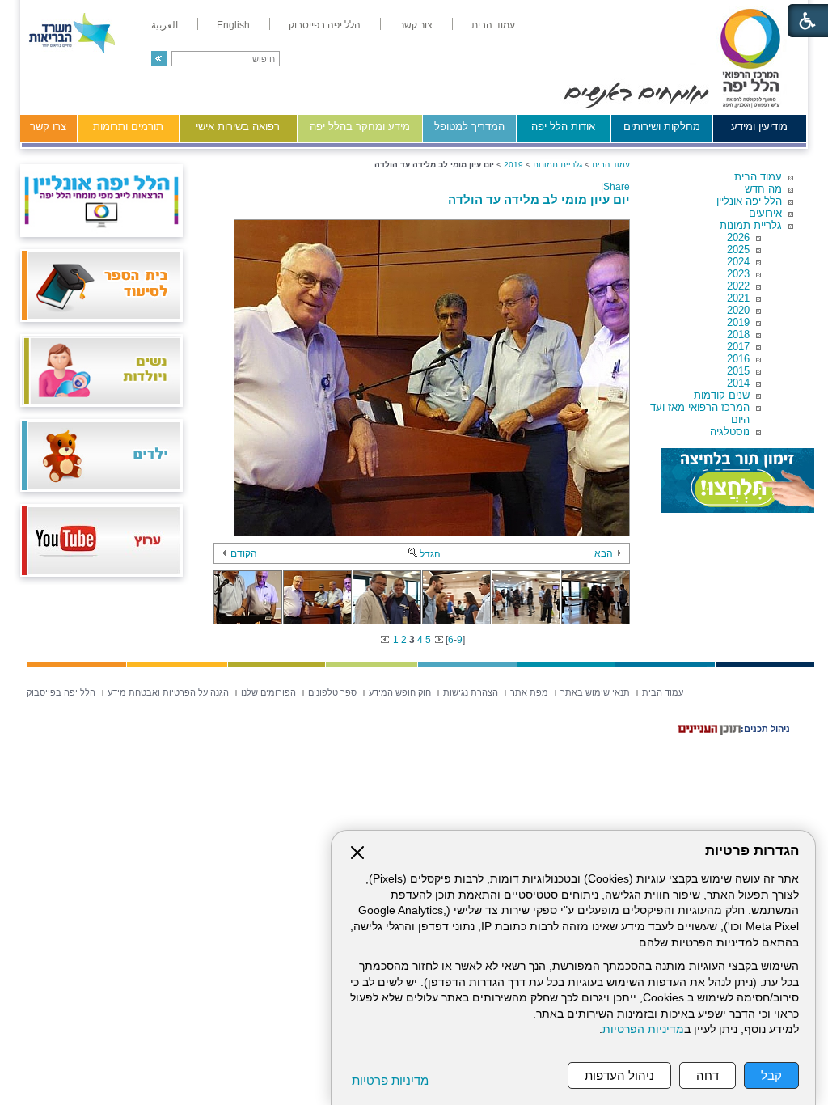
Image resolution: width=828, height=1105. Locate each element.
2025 (738, 249)
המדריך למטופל (469, 127)
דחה (707, 1075)
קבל (771, 1075)
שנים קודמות (722, 395)
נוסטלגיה (730, 431)
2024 (738, 262)
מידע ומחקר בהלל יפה (360, 127)
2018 (738, 334)
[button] (159, 58)
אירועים (765, 213)
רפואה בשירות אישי (238, 127)
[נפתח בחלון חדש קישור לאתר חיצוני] (737, 480)
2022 (738, 286)
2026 (738, 237)
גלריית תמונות (751, 225)
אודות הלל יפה (563, 127)
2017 (738, 347)
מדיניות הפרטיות (643, 1029)
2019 (738, 322)
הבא (603, 553)
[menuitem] (493, 25)
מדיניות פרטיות (390, 1080)
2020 (738, 310)
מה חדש (763, 189)
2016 (738, 359)
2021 (738, 298)
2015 (738, 371)
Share (616, 187)
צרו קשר (48, 127)
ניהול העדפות (619, 1075)
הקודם (243, 553)
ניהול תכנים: (765, 729)
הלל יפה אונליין (749, 201)
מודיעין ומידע (759, 127)
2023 (738, 274)
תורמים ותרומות (128, 127)
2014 (738, 383)
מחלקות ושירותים (661, 127)
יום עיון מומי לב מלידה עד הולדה (539, 199)
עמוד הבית (758, 177)
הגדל (430, 554)
